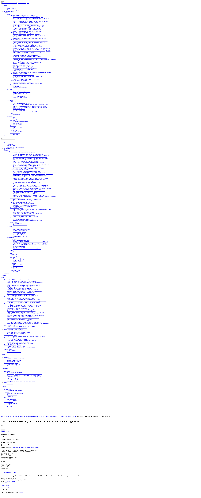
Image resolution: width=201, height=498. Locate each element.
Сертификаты (13, 117)
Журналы (15, 134)
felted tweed (7, 472)
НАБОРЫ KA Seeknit (19, 109)
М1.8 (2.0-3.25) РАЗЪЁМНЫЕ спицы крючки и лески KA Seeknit (30, 104)
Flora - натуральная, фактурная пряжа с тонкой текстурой (28, 31)
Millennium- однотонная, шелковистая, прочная (25, 55)
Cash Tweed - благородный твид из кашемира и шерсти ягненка (30, 58)
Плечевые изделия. (18, 131)
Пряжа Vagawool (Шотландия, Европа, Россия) (22, 15)
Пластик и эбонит (18, 128)
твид (11, 472)
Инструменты (10, 100)
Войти (2, 275)
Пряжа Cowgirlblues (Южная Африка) (20, 65)
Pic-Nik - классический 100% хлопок (23, 82)
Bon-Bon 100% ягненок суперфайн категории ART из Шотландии (31, 27)
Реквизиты (10, 7)
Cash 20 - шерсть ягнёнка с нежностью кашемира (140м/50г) (29, 42)
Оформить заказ (5, 431)
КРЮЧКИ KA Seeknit (19, 110)
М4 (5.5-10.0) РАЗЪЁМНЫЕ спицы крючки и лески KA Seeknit (30, 107)
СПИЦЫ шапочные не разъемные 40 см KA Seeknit (27, 111)
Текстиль (12, 120)
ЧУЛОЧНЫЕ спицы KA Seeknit (21, 103)
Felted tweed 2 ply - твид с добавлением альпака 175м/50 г (28, 25)
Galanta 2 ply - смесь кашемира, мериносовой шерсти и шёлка (29, 35)
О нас (5, 5)
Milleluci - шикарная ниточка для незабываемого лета (27, 83)
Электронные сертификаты (20, 119)
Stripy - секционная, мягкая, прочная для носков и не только (29, 53)
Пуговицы (13, 126)
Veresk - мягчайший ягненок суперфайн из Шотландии (28, 17)
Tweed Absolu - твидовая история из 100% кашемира (27, 56)
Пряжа (8, 14)
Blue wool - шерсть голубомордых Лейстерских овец (27, 29)
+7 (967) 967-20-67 (11, 481)
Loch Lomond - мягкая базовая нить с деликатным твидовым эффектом (32, 72)
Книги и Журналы (15, 133)
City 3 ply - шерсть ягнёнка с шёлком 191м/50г (25, 22)
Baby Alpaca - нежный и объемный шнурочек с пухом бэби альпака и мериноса (34, 59)
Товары (6, 12)
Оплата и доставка (9, 11)
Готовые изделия (14, 130)
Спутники (9, 116)
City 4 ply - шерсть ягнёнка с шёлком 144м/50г (25, 24)
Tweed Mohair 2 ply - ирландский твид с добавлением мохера (29, 38)
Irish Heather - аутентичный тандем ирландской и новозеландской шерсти (33, 36)
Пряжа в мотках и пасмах (20, 87)
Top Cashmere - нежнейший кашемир (23, 44)
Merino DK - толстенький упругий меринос (25, 68)
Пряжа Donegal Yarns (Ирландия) (19, 32)
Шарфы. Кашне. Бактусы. (20, 93)
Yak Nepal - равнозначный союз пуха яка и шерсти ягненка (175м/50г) (32, 51)
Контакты (6, 135)
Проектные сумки (18, 123)
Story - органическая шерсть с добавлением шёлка (26, 28)
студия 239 (22, 492)
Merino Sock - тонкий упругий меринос (23, 66)
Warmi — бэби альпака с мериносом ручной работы (27, 62)
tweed (14, 472)
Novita (11, 113)
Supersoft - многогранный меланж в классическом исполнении (30, 19)
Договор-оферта (11, 8)
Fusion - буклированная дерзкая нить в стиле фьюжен (27, 46)
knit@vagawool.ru (8, 482)
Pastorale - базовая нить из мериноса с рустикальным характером (30, 21)
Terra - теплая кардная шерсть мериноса (23, 75)
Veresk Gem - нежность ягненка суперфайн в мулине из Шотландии (31, 18)
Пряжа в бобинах (17, 86)
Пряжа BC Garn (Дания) (16, 70)
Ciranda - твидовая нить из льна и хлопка (24, 77)
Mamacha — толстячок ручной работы (23, 63)
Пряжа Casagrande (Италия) (17, 39)
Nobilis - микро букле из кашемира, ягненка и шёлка (27, 45)
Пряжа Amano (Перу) (15, 60)
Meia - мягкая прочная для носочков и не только (26, 79)
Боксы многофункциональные (21, 121)
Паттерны (9, 89)
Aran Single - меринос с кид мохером (23, 69)
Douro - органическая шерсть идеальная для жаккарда (27, 76)
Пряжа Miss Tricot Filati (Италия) (18, 80)
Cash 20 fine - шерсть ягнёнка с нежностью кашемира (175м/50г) (30, 41)
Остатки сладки (14, 85)
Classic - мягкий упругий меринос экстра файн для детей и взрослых (31, 48)
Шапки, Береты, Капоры (19, 94)
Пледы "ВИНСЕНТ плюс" (20, 97)
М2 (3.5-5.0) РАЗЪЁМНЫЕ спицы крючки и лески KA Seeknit (29, 106)
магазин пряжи (25, 3)
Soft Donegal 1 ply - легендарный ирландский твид (26, 34)
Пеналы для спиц (18, 124)
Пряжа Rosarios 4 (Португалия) (18, 73)
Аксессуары (16, 114)
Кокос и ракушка (17, 127)
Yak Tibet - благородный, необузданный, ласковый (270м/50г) (29, 49)
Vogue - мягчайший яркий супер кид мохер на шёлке (27, 52)
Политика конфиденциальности (15, 10)
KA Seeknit (13, 102)
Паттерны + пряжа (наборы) (17, 96)
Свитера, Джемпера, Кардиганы (21, 92)
